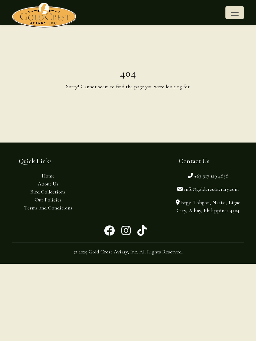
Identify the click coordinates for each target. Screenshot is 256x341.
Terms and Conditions (48, 207)
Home (48, 175)
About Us (48, 183)
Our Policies (48, 199)
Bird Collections (48, 191)
